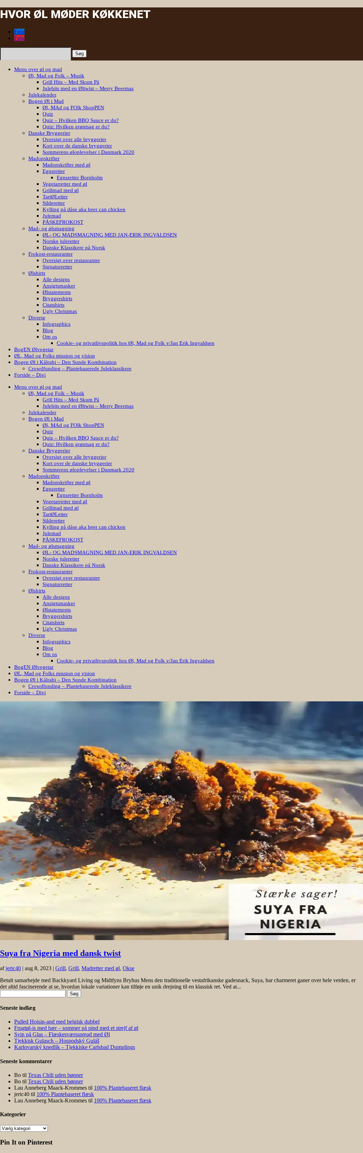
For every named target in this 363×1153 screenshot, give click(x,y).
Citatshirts (54, 305)
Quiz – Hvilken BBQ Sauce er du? (81, 120)
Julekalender (42, 95)
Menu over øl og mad (38, 69)
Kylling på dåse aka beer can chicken (84, 209)
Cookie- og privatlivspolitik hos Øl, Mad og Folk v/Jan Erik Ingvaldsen (135, 343)
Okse (128, 968)
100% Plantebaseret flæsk (122, 1088)
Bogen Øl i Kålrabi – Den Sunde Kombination (65, 362)
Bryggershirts (57, 298)
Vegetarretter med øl (65, 184)
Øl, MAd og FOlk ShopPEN (73, 107)
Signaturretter (57, 267)
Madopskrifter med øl (66, 165)
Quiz (48, 114)
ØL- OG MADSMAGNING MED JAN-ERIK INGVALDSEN (110, 235)
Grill (60, 968)
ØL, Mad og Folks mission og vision (54, 356)
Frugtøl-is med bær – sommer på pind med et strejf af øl (76, 1028)
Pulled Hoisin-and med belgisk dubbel (57, 1022)
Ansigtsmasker (59, 286)
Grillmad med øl (61, 190)
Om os (50, 337)
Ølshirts (36, 273)
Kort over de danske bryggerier (77, 146)
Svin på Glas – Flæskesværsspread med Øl (62, 1034)
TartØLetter (55, 196)
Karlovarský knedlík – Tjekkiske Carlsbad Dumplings (74, 1047)
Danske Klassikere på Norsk (74, 247)
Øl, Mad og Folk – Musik (56, 76)
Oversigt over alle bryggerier (74, 139)
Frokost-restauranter (50, 254)
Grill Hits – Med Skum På (71, 82)
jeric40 (13, 968)
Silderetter (54, 203)
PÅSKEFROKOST (63, 222)
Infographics (57, 324)
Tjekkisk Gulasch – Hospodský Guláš (56, 1041)
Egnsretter (54, 171)
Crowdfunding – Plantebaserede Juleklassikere (80, 368)
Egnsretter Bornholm (80, 177)
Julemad (52, 216)
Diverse (36, 317)
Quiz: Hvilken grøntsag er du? (76, 126)
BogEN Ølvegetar (34, 349)
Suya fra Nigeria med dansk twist (60, 953)
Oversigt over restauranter (71, 260)
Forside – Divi (30, 375)
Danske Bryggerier (49, 133)
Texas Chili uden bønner (55, 1075)
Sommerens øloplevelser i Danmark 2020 (88, 152)
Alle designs (56, 279)
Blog (48, 330)
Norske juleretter (61, 241)
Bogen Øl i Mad (46, 101)
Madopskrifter (44, 158)
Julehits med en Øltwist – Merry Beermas (88, 88)
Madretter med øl (101, 968)
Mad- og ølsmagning (51, 228)
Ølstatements (57, 292)
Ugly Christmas (60, 311)
